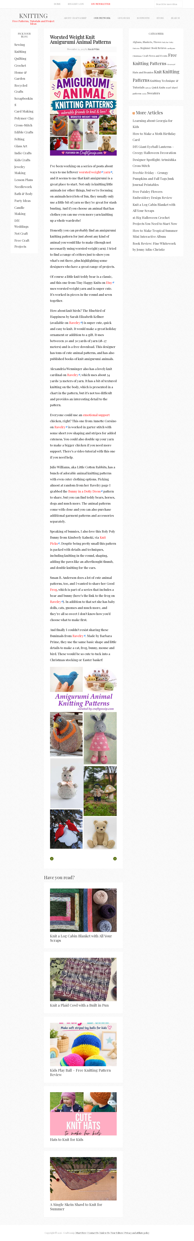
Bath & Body (23, 193)
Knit (158, 71)
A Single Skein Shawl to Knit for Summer (76, 1206)
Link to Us (105, 1232)
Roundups (143, 18)
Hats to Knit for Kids (66, 1139)
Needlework (23, 186)
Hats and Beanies (143, 72)
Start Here (81, 1232)
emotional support (96, 415)
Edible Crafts (23, 132)
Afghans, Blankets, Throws (147, 42)
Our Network (102, 18)
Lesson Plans (23, 180)
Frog (53, 589)
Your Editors (117, 1232)
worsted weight (90, 172)
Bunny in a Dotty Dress (84, 491)
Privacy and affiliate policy (137, 1232)
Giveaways (124, 18)
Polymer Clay (24, 118)
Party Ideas (22, 200)
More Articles (149, 112)
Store (160, 18)
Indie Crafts (23, 153)
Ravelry (74, 322)
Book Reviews (158, 48)
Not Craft (21, 233)
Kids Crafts (22, 160)
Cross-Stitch (23, 125)
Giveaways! (171, 64)
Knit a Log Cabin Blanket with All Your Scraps (81, 938)
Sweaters (153, 93)
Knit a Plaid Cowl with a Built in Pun (79, 1005)
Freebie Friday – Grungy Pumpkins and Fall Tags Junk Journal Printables (153, 178)
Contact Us (93, 1232)
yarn (107, 172)
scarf (168, 87)
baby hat (165, 42)
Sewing (19, 44)
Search (175, 18)
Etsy (109, 282)
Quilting (20, 58)
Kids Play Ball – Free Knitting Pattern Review (80, 1072)
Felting (19, 139)
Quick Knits (158, 87)
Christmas (137, 56)
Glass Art (20, 146)
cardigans (171, 48)
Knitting (33, 15)
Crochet (20, 65)
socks (144, 94)
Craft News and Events (154, 55)
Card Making (23, 111)
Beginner (145, 48)
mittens (148, 88)
